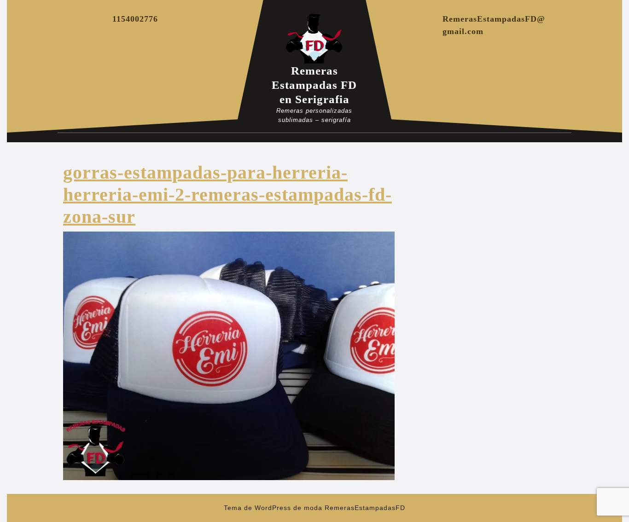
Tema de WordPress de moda (273, 507)
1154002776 (135, 18)
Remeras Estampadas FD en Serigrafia (314, 84)
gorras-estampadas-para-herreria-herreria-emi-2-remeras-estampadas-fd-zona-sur (227, 194)
